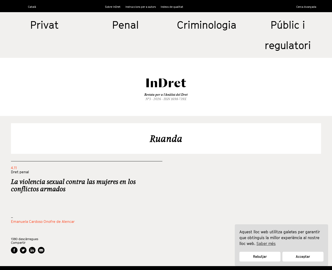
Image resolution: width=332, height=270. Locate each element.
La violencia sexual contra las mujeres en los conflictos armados (73, 185)
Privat (44, 25)
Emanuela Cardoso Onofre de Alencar (43, 221)
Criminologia (206, 25)
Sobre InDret (113, 6)
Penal (125, 25)
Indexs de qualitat (172, 6)
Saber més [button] (266, 243)
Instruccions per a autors (140, 6)
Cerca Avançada (306, 6)
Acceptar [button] (303, 256)
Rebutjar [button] (260, 256)
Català (32, 6)
